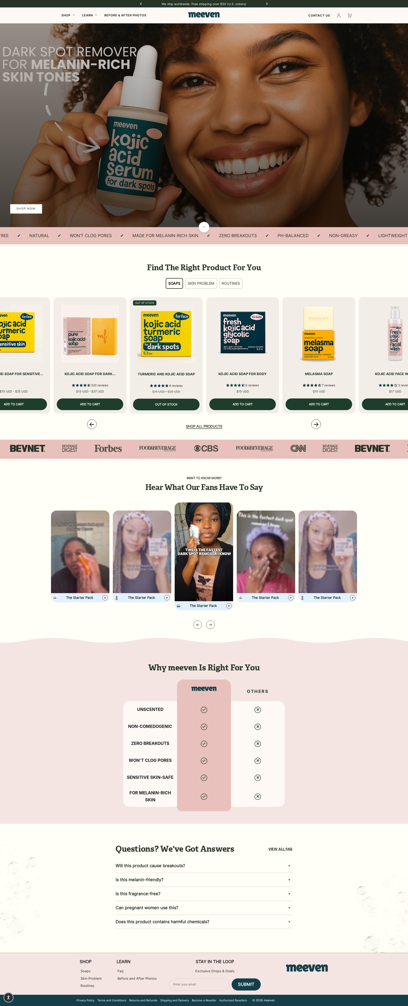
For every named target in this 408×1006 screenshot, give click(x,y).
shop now (26, 209)
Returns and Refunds (143, 1000)
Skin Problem (201, 283)
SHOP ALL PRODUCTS (204, 426)
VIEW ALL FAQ (280, 849)
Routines (231, 283)
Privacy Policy (85, 1000)
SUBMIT (246, 984)
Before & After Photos (125, 15)
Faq (120, 971)
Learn (87, 15)
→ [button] (316, 424)
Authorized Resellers (233, 1000)
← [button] (92, 424)
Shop (66, 15)
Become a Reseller (204, 1000)
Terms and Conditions (111, 1000)
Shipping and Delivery (174, 1000)
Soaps (174, 283)
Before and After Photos (137, 978)
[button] (141, 3)
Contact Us (319, 15)
